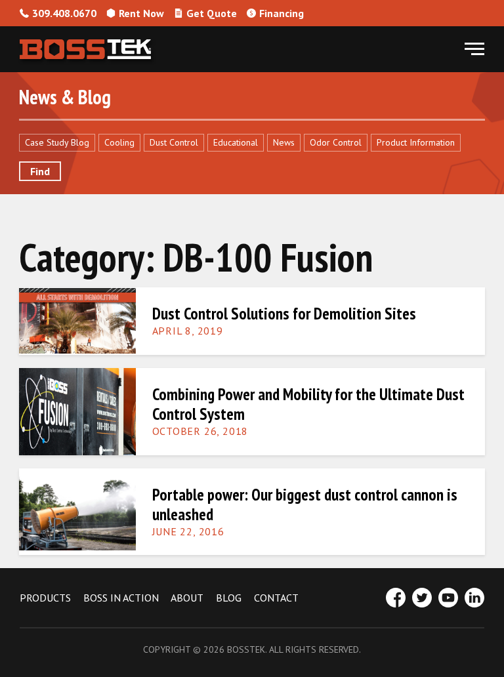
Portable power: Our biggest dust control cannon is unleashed (304, 504)
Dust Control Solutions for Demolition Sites (284, 313)
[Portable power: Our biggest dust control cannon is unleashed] (77, 510)
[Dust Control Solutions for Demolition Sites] (77, 320)
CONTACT (276, 597)
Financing (281, 13)
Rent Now (141, 13)
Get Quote (211, 13)
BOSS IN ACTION (121, 597)
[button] (474, 49)
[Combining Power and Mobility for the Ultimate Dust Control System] (77, 410)
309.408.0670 (64, 13)
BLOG (229, 597)
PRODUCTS (45, 597)
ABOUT (187, 597)
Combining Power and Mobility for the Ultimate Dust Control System (308, 404)
